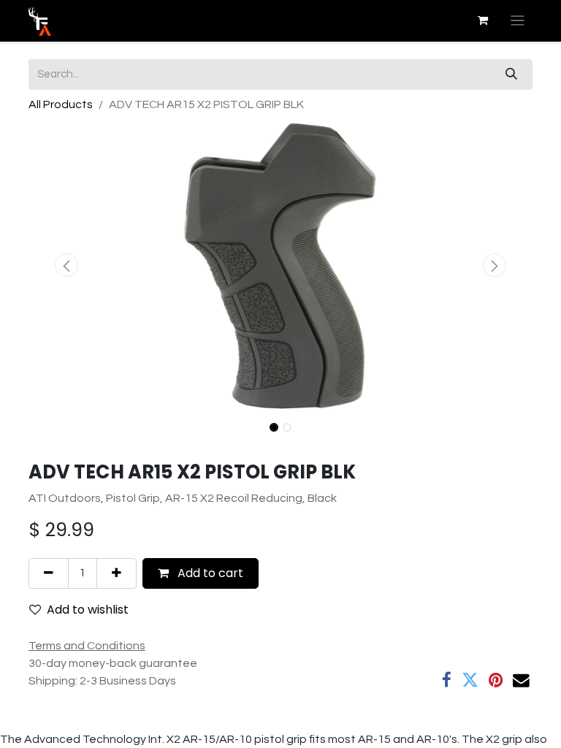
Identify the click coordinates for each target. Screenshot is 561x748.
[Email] (521, 680)
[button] (66, 265)
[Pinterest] (496, 680)
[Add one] (116, 573)
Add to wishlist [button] (88, 609)
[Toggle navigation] (518, 21)
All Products (60, 104)
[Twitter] (470, 680)
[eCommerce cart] (483, 20)
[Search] (511, 74)
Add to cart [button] (209, 573)
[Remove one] (48, 573)
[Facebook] (446, 680)
